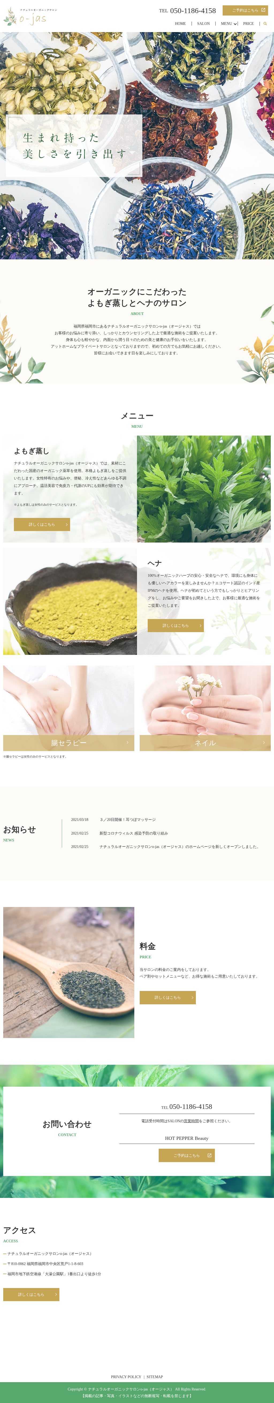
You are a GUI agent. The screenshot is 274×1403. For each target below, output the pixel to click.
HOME (180, 24)
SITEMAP (155, 1377)
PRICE (248, 24)
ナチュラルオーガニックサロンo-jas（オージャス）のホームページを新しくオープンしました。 (180, 847)
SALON (203, 24)
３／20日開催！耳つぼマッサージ (128, 820)
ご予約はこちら (245, 10)
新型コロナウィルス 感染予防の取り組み (134, 833)
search (265, 24)
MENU (226, 24)
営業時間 (191, 1121)
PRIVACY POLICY (126, 1377)
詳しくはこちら (168, 997)
